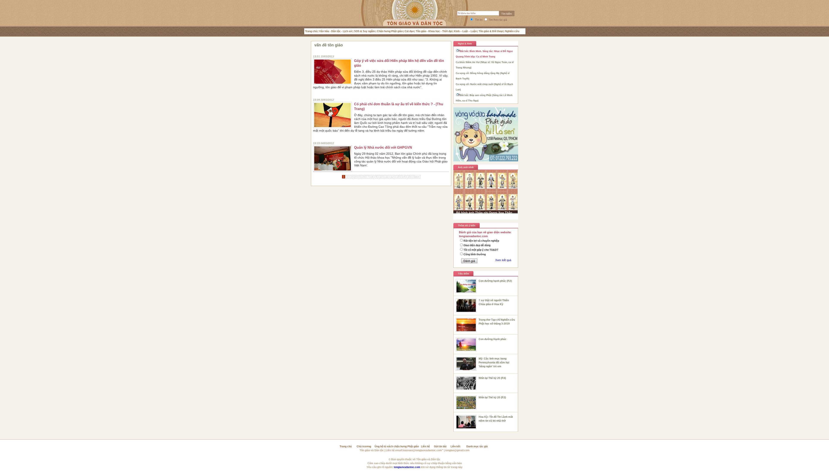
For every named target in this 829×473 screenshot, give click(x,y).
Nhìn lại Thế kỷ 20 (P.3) (492, 397)
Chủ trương (364, 446)
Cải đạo (409, 31)
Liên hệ (425, 446)
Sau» (416, 176)
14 (403, 176)
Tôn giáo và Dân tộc (372, 450)
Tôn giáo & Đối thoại (491, 31)
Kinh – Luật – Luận (465, 31)
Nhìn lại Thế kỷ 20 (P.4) (492, 378)
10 (381, 176)
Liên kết (455, 446)
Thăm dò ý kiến (466, 225)
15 (409, 176)
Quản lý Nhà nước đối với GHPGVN (383, 147)
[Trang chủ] (414, 18)
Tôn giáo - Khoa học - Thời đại (434, 31)
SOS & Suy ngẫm (364, 31)
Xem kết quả (503, 260)
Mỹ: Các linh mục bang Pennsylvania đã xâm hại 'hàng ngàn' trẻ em (494, 362)
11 (386, 176)
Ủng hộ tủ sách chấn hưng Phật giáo (397, 446)
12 (392, 176)
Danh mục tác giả (477, 446)
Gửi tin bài (440, 446)
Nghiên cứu (512, 31)
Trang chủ (311, 31)
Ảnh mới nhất (466, 167)
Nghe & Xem (465, 43)
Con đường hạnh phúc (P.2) (495, 280)
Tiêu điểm (463, 273)
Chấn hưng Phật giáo (390, 31)
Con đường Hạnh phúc (492, 339)
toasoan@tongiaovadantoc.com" (423, 450)
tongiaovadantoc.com (407, 467)
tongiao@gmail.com (457, 450)
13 (397, 176)
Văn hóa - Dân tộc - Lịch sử (335, 31)
